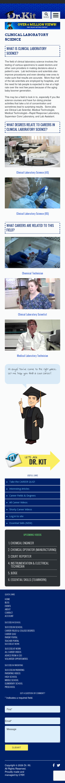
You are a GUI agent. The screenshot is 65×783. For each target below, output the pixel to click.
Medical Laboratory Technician (32, 356)
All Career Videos (18, 502)
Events (8, 606)
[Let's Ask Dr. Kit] (32, 461)
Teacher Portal (12, 640)
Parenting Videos (12, 673)
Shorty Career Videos (20, 509)
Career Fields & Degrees (22, 495)
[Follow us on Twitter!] (57, 765)
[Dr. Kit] (19, 14)
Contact (9, 612)
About (7, 609)
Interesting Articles (19, 488)
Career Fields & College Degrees (19, 630)
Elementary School (14, 683)
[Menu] (55, 15)
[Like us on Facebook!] (52, 765)
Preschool (10, 687)
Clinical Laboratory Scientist (32, 314)
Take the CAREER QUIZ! (22, 481)
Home (7, 599)
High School (11, 676)
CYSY (21, 775)
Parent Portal (11, 637)
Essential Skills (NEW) (20, 523)
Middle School (11, 680)
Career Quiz (10, 634)
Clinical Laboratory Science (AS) (32, 172)
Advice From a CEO (13, 655)
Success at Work (13, 648)
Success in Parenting (14, 670)
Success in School (13, 627)
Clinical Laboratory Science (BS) (32, 214)
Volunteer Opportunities (16, 658)
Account (9, 616)
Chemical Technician (32, 273)
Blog (7, 602)
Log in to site (16, 516)
